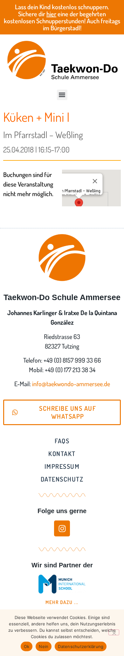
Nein (43, 646)
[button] (62, 95)
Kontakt (62, 453)
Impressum (62, 466)
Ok (27, 646)
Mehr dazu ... (62, 602)
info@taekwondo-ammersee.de (71, 384)
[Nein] (113, 632)
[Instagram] (62, 528)
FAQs (62, 441)
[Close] (94, 181)
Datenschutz (62, 479)
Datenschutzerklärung (80, 646)
